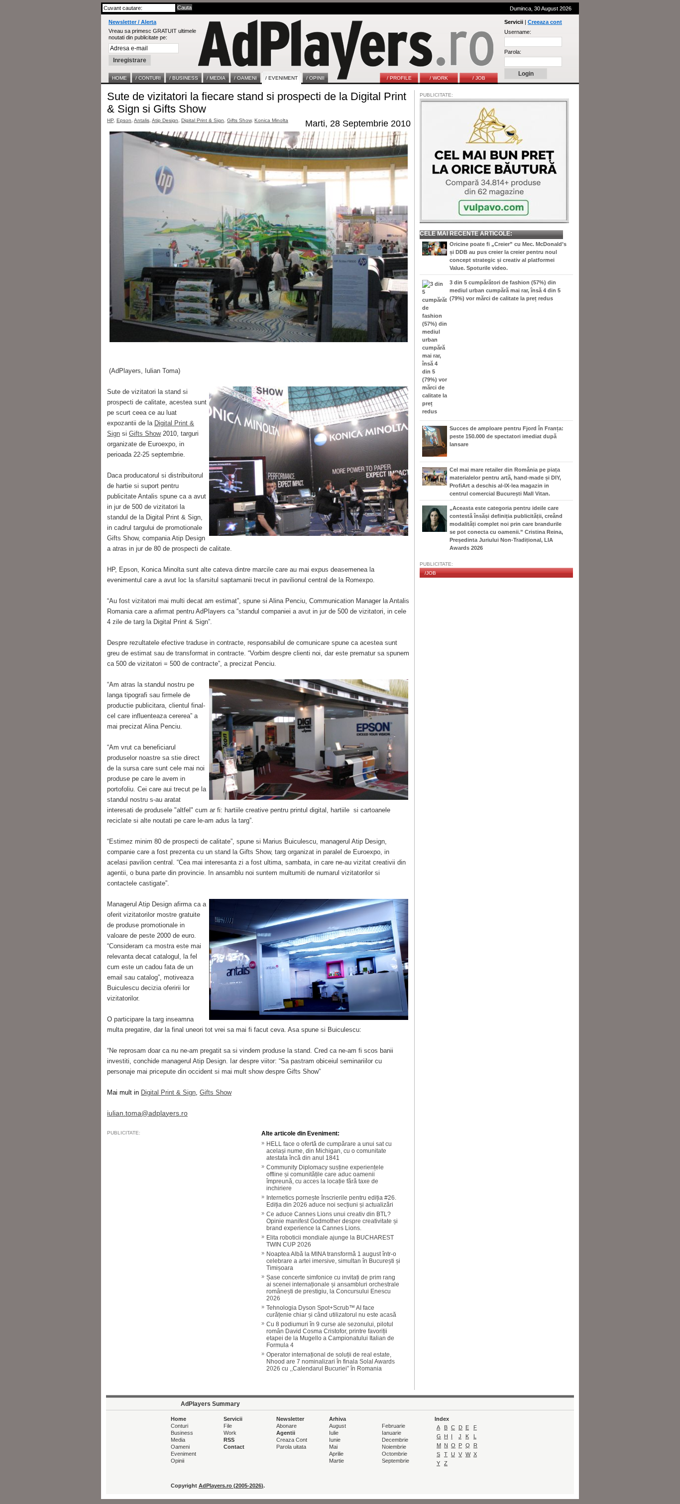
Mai (333, 1447)
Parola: (512, 52)
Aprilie (336, 1454)
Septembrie (395, 1461)
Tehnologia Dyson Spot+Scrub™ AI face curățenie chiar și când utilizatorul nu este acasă (331, 1311)
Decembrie (395, 1440)
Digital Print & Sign (202, 120)
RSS (229, 1440)
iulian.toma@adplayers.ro (147, 1113)
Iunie (334, 1440)
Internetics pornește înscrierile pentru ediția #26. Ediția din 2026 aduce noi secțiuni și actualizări (331, 1201)
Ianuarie (391, 1433)
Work (230, 1433)
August (337, 1426)
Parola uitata (291, 1447)
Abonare (286, 1426)
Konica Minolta (271, 120)
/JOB (430, 573)
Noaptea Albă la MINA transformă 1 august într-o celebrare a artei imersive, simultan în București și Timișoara (333, 1261)
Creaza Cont (291, 1440)
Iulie (334, 1433)
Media (178, 1440)
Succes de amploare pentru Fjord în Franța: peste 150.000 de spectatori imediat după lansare (507, 436)
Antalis (141, 120)
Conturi (179, 1426)
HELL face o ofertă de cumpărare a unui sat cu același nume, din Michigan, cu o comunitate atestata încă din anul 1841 (329, 1150)
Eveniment (183, 1454)
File (228, 1426)
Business (182, 1433)
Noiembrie (394, 1447)
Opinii (177, 1461)
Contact (234, 1447)
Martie (336, 1461)
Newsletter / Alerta (132, 22)
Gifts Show (239, 120)
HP (110, 120)
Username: (517, 32)
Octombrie (394, 1454)
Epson (123, 120)
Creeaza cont (545, 22)
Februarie (393, 1426)
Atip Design (165, 120)
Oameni (180, 1447)
